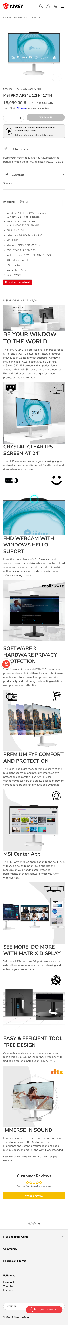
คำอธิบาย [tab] (9, 202)
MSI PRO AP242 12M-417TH (27, 17)
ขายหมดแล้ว (45, 117)
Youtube (8, 1286)
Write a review (34, 1196)
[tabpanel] (34, 247)
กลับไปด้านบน (34, 1223)
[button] (55, 6)
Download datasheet (17, 282)
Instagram (9, 1290)
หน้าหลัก (7, 17)
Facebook (9, 1282)
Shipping (21, 108)
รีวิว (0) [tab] (23, 202)
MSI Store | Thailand (19, 1317)
